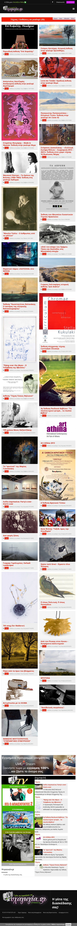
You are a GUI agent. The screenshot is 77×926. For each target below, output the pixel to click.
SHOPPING (70, 2)
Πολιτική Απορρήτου (34, 912)
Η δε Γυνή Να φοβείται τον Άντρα (18, 832)
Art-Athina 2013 (48, 837)
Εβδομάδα (66, 18)
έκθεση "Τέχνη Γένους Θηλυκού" (55, 865)
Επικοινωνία (60, 2)
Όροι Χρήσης (22, 912)
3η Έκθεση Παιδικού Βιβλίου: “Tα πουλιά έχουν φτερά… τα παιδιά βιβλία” (55, 819)
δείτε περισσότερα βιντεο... (18, 864)
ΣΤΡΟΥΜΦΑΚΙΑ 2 (18, 809)
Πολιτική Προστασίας (50, 912)
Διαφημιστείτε (63, 912)
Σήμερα (55, 18)
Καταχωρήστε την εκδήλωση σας (13, 917)
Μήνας (72, 18)
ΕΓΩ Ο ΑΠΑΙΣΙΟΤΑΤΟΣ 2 (18, 787)
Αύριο (60, 18)
